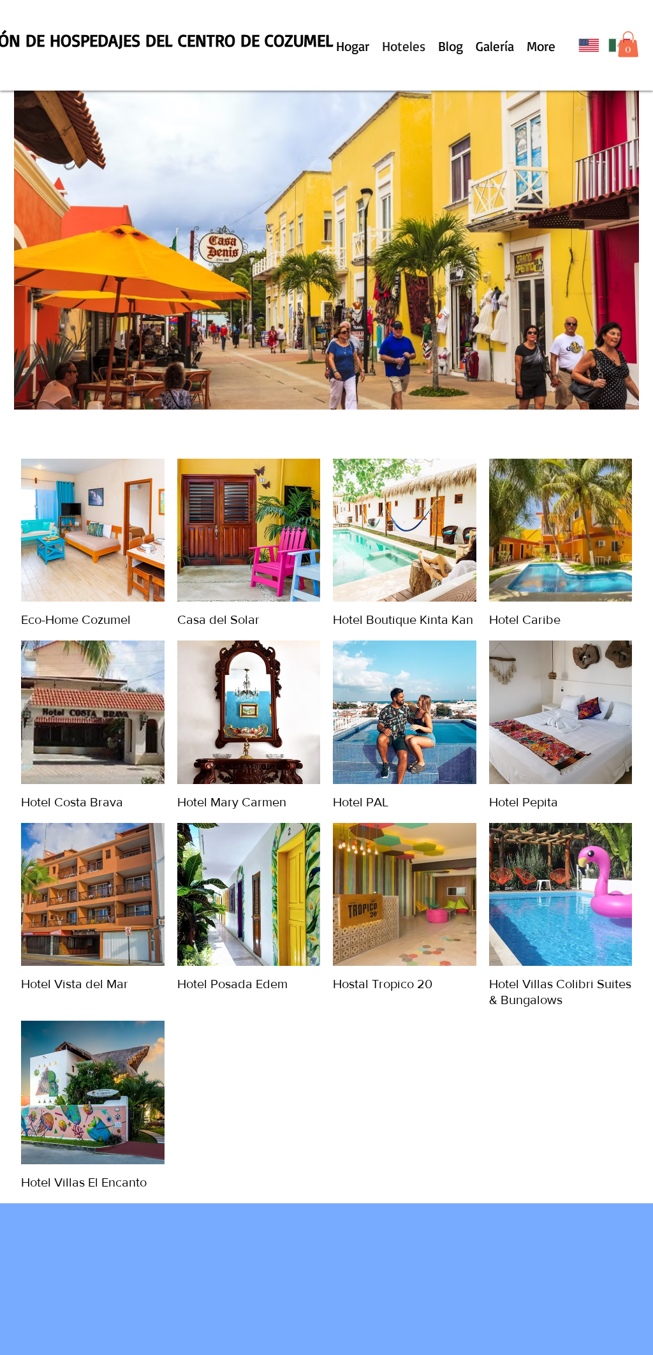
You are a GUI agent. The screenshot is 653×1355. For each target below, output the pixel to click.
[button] (628, 44)
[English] (584, 45)
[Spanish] (614, 45)
